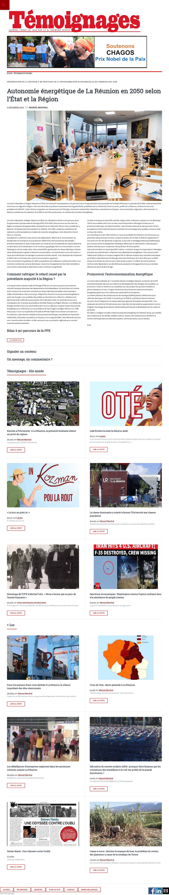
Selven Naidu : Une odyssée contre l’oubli (28, 851)
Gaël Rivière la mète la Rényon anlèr (109, 430)
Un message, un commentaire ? (29, 359)
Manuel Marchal (38, 107)
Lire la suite (16, 450)
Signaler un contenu (21, 351)
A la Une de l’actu (15, 340)
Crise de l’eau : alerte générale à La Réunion (112, 684)
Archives (38, 890)
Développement (20, 73)
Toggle (5, 5)
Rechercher (22, 890)
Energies (29, 73)
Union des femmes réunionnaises (31, 602)
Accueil (9, 73)
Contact (71, 890)
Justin (102, 436)
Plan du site (54, 890)
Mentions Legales (89, 890)
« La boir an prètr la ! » (18, 512)
